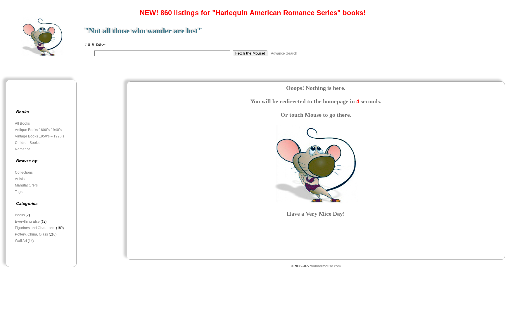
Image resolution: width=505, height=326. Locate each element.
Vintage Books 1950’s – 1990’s (39, 136)
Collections (24, 172)
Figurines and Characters (35, 228)
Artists (20, 179)
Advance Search (284, 53)
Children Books (27, 143)
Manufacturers (26, 185)
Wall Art (21, 241)
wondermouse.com (325, 266)
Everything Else (27, 221)
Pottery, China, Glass (31, 234)
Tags (19, 192)
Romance (22, 149)
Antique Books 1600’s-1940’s (38, 130)
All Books (22, 123)
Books (20, 215)
